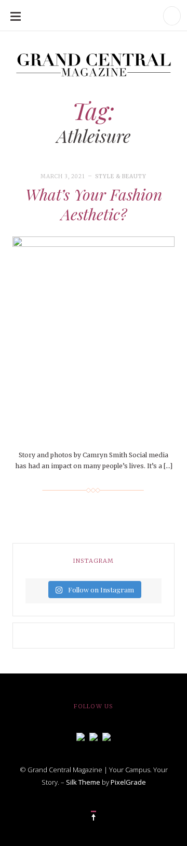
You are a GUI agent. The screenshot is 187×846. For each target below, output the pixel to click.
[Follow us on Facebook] (80, 736)
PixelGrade (128, 782)
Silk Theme (83, 782)
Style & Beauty (120, 176)
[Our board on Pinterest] (106, 736)
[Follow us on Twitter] (93, 736)
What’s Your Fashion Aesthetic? (93, 204)
